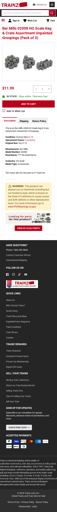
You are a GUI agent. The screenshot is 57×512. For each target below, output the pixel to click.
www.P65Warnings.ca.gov (22, 206)
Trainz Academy (13, 327)
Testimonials (24, 506)
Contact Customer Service (18, 255)
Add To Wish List (16, 111)
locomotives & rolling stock (43, 463)
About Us (10, 300)
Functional (30, 140)
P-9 (24, 143)
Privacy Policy (27, 502)
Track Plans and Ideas (16, 316)
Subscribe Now (18, 427)
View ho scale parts (28, 228)
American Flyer (7, 478)
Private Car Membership (17, 361)
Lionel (11, 475)
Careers (9, 337)
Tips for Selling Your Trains (18, 396)
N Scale (36, 475)
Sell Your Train (12, 401)
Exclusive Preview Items (17, 356)
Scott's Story (12, 311)
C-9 (30, 137)
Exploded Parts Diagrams (18, 321)
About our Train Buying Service (20, 385)
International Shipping (16, 260)
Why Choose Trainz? (15, 305)
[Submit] (52, 13)
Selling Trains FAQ (14, 390)
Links (34, 506)
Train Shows (12, 332)
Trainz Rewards (13, 351)
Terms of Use (13, 502)
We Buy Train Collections (17, 380)
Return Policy (39, 121)
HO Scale (28, 475)
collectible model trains (10, 463)
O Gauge (19, 475)
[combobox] (28, 13)
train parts (4, 466)
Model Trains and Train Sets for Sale (28, 496)
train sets (26, 463)
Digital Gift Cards (14, 367)
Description (10, 120)
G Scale (44, 475)
